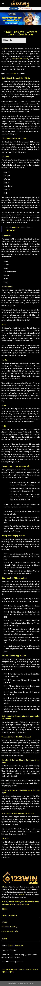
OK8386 (13, 74)
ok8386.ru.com (15, 904)
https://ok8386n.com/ (9, 969)
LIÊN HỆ (4, 922)
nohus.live (5, 904)
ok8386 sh (10, 230)
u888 (22, 904)
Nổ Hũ (4, 909)
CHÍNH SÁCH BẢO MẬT (9, 931)
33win (36, 902)
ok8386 (21, 894)
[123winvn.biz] (20, 3)
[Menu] (2, 3)
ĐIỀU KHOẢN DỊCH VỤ (9, 927)
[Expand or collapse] (24, 40)
